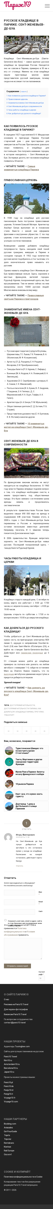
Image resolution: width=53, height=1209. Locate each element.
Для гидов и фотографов (16, 1009)
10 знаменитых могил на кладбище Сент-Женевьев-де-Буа (26, 427)
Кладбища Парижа (24, 712)
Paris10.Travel (10, 1056)
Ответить (19, 866)
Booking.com (10, 1123)
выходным (9, 674)
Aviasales (8, 1127)
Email (41, 903)
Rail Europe (9, 1150)
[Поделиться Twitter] (17, 730)
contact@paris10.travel (15, 1022)
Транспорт (9, 715)
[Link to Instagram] (35, 730)
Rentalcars (9, 1143)
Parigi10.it (8, 1094)
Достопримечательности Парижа (20, 708)
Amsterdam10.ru (12, 1064)
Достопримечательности (22, 705)
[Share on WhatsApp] (26, 730)
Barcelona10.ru (11, 1068)
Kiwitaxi (7, 1146)
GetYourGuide (10, 1131)
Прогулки (39, 712)
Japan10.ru (9, 1072)
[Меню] (45, 6)
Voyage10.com (11, 1101)
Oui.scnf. (8, 1154)
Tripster (7, 1139)
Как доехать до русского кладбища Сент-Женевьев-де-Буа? (26, 691)
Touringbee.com (22, 1046)
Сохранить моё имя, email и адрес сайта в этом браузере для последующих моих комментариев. (25, 923)
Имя (40, 893)
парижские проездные (32, 653)
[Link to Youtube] (44, 730)
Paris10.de (9, 1086)
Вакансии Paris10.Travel (15, 1014)
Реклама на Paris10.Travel (16, 1004)
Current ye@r (42, 973)
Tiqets (7, 1135)
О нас (6, 999)
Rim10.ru (8, 1060)
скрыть (23, 91)
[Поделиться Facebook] (8, 730)
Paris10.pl (8, 1082)
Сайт (41, 911)
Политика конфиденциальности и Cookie (23, 1177)
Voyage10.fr (9, 1097)
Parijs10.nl (8, 1090)
